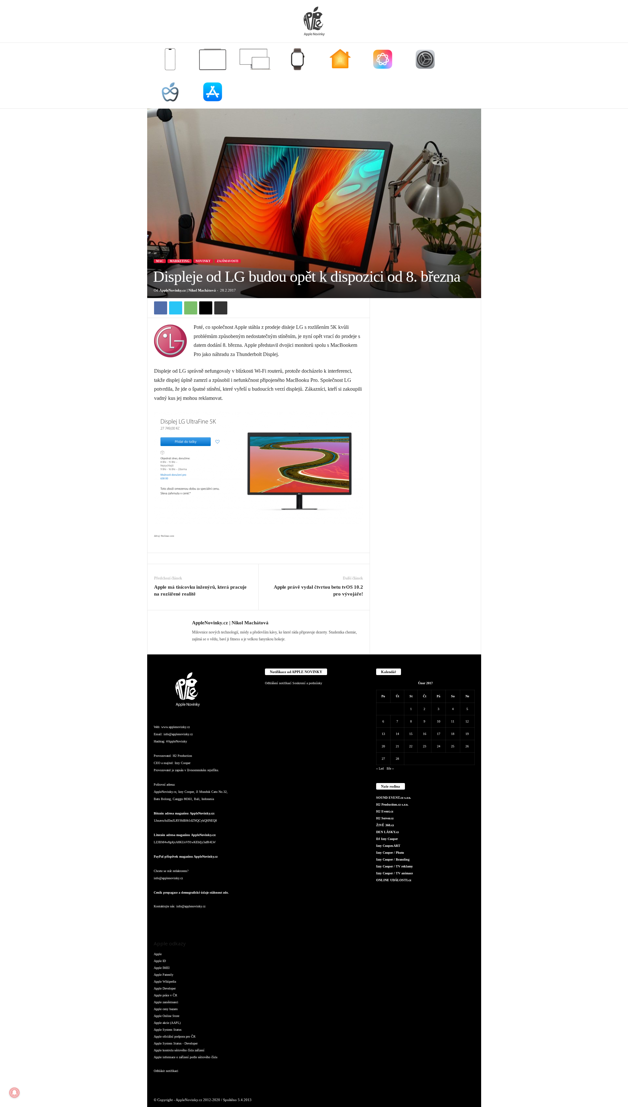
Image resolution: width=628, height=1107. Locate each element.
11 (452, 721)
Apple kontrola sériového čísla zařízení (179, 1050)
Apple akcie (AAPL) (167, 1023)
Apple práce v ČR (165, 995)
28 (397, 758)
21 (397, 746)
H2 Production (182, 756)
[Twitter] (175, 307)
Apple (158, 954)
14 (397, 734)
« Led (380, 768)
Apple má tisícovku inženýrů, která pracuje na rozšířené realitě (200, 590)
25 (452, 746)
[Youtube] (238, 919)
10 (438, 721)
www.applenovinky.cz (175, 727)
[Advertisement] (425, 396)
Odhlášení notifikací (278, 683)
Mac (160, 261)
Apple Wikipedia (165, 981)
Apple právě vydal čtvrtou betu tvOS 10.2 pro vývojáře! (318, 590)
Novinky (203, 261)
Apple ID (160, 961)
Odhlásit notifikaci (166, 1071)
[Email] (205, 307)
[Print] (220, 307)
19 (467, 734)
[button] (471, 75)
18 (452, 734)
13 (383, 734)
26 (467, 746)
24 (438, 746)
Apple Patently (163, 974)
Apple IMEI (161, 968)
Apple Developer (165, 988)
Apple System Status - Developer (176, 1043)
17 (438, 734)
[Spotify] (212, 919)
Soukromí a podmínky (307, 683)
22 (410, 746)
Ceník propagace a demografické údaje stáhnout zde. (191, 892)
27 (383, 758)
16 (424, 734)
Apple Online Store (166, 1016)
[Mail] (199, 919)
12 (467, 721)
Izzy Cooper (182, 763)
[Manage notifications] (14, 1092)
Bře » (390, 768)
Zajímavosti (227, 261)
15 (410, 734)
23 (424, 746)
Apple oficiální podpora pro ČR (175, 1036)
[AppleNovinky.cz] (314, 21)
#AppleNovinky (176, 741)
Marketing (179, 261)
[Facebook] (160, 307)
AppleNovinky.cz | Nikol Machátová (187, 290)
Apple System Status (168, 1029)
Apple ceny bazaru (166, 1009)
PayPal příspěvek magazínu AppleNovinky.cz (186, 856)
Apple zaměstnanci (166, 1002)
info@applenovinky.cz (178, 734)
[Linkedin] (186, 919)
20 (383, 746)
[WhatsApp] (190, 307)
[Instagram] (173, 919)
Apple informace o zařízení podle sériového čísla (185, 1057)
